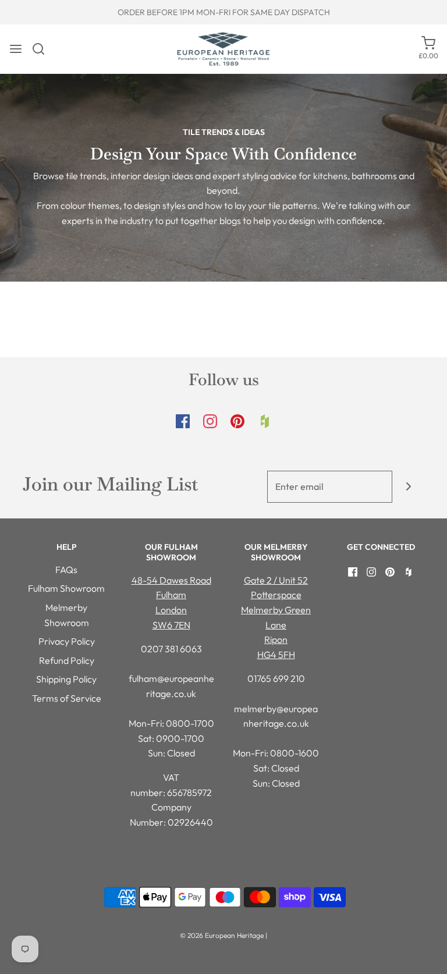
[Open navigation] (15, 49)
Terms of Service (66, 698)
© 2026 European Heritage (222, 935)
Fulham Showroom (66, 588)
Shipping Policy (66, 679)
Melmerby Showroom (66, 615)
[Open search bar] (42, 49)
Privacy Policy (66, 641)
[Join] (408, 487)
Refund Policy (66, 660)
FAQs (66, 569)
